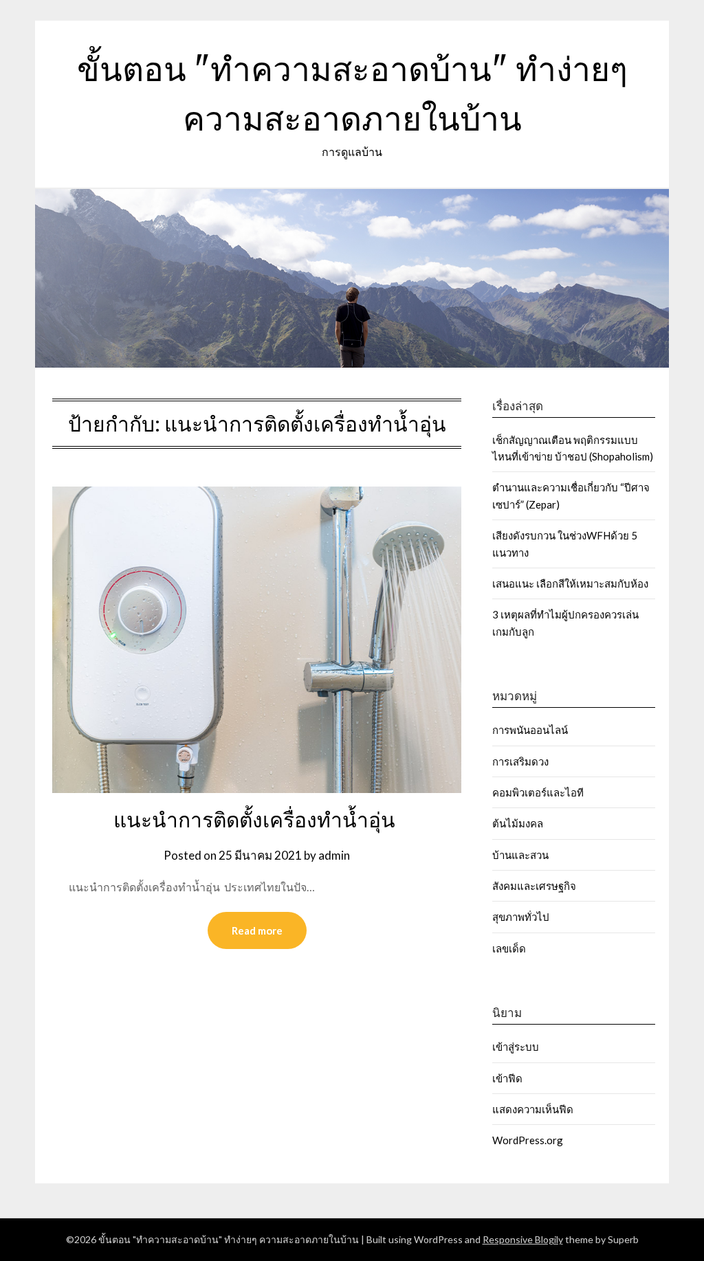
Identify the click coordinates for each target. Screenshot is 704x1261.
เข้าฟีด (507, 1078)
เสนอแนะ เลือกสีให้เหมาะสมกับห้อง (570, 583)
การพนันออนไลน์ (530, 730)
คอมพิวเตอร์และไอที (538, 792)
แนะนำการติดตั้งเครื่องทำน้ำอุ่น (256, 820)
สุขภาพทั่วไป (520, 917)
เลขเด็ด (509, 948)
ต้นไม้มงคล (517, 823)
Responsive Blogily (523, 1239)
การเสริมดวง (521, 761)
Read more (257, 930)
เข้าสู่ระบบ (515, 1046)
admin (334, 855)
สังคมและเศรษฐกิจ (534, 886)
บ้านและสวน (520, 855)
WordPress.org (527, 1140)
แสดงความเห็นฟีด (532, 1109)
